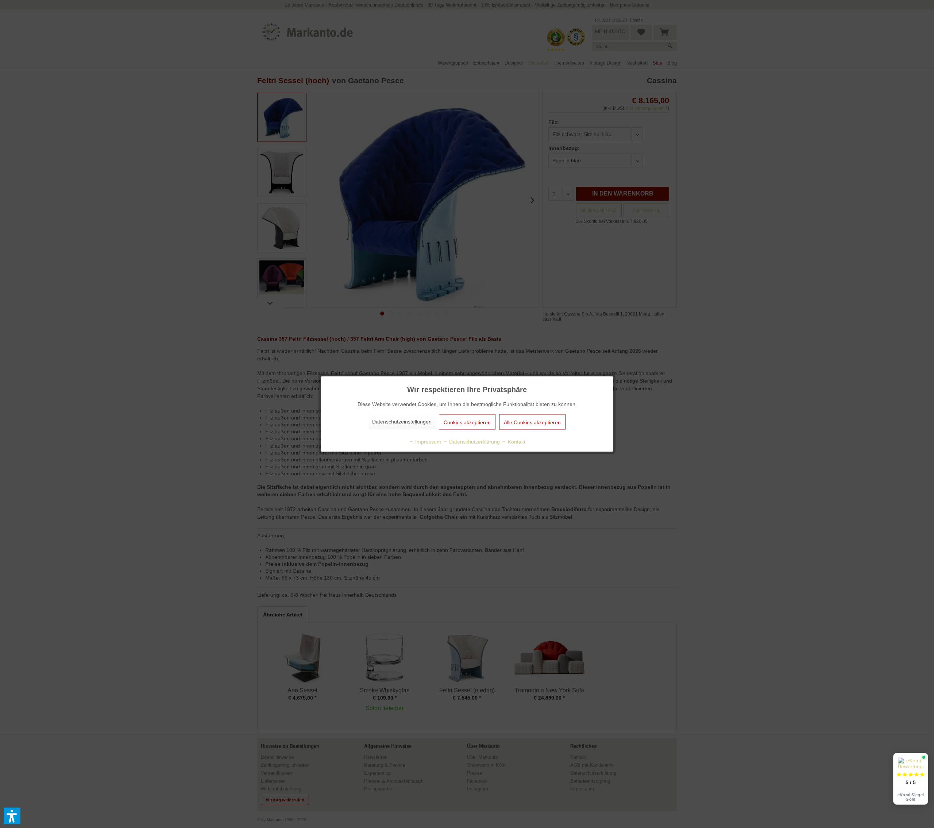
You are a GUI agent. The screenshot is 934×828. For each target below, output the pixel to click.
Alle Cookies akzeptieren (532, 422)
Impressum (427, 442)
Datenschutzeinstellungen (402, 422)
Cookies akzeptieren (467, 422)
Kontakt (515, 442)
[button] (12, 816)
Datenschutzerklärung (474, 442)
